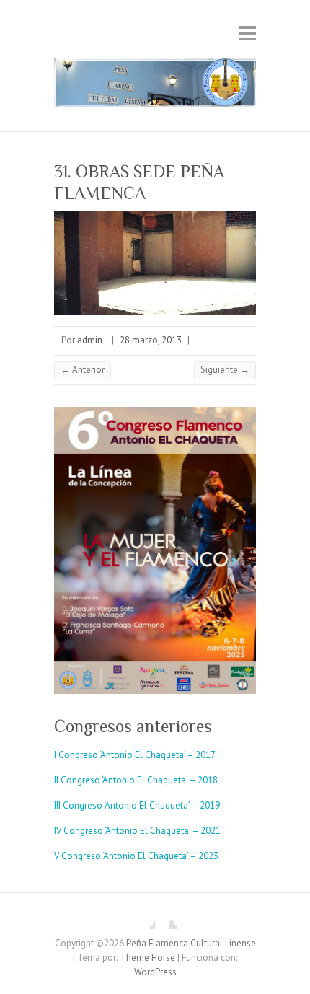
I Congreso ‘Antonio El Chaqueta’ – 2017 (135, 755)
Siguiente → (224, 370)
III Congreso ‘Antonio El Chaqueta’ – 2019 (137, 805)
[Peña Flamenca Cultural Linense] (155, 85)
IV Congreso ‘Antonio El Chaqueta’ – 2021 (137, 830)
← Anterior (83, 370)
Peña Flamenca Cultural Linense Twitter (166, 918)
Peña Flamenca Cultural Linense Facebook (144, 918)
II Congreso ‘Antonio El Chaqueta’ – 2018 (136, 780)
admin (89, 340)
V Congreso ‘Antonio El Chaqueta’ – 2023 (136, 856)
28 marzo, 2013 (151, 340)
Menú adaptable (247, 32)
